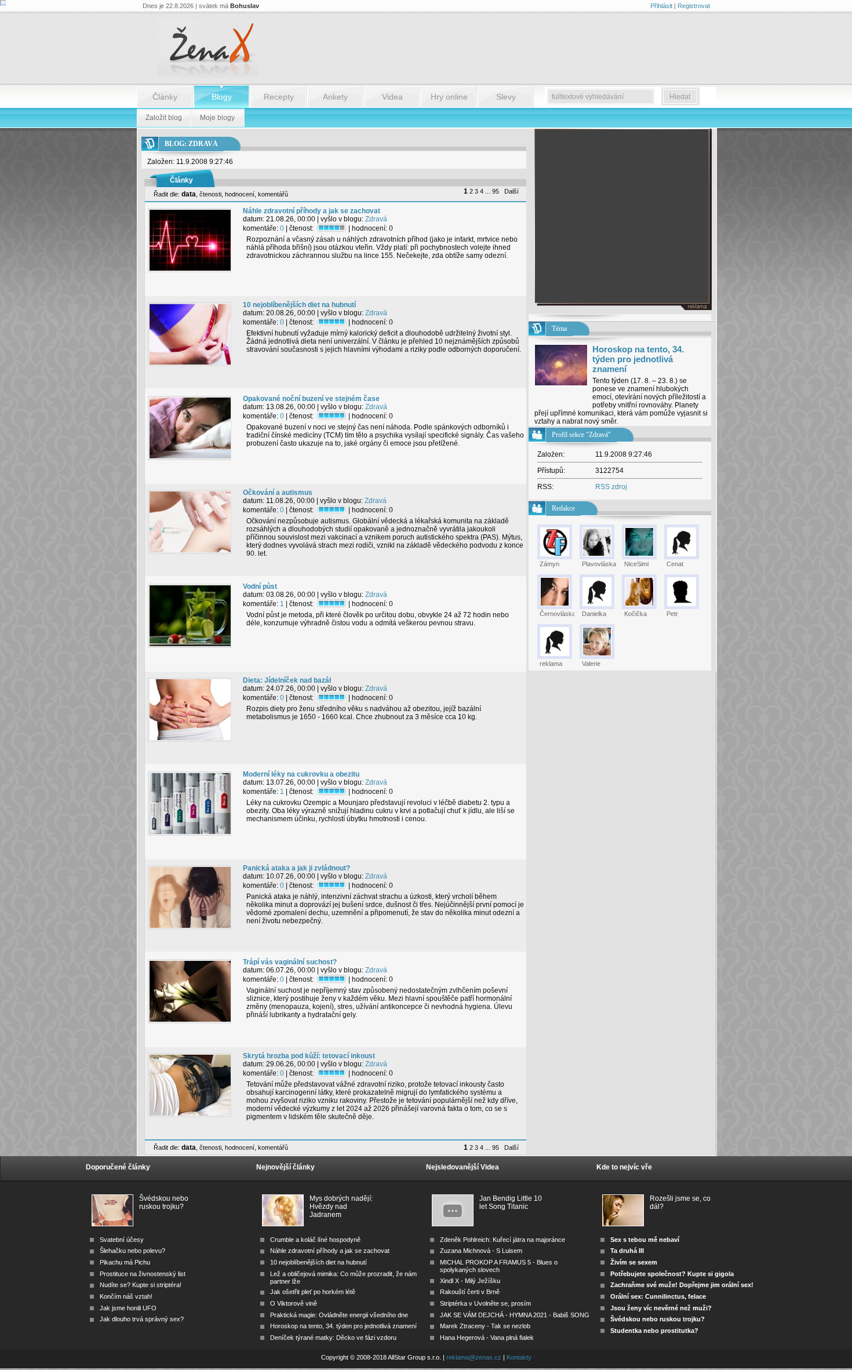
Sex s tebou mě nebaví (644, 1239)
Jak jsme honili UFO (128, 1308)
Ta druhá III (627, 1250)
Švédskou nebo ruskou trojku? (163, 1202)
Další (511, 191)
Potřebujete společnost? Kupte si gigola (672, 1273)
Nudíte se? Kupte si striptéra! (140, 1284)
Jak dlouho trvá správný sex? (142, 1319)
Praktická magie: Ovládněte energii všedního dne (339, 1314)
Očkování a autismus (277, 493)
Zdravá (376, 219)
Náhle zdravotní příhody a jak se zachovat (311, 211)
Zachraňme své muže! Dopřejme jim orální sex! (681, 1284)
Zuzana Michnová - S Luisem (481, 1250)
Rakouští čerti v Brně (470, 1291)
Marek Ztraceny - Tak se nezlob (485, 1325)
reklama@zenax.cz (473, 1357)
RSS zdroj (611, 487)
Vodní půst (260, 586)
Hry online (449, 96)
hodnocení (239, 194)
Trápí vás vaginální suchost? (290, 962)
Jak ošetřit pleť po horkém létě (312, 1291)
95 (495, 191)
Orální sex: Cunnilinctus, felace (658, 1296)
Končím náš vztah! (126, 1296)
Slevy (506, 96)
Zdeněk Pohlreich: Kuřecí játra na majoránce (502, 1239)
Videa (392, 96)
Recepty (279, 96)
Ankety (335, 96)
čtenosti (210, 194)
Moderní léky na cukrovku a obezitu (301, 774)
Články (164, 96)
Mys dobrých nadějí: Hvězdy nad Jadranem (341, 1203)
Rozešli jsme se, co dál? (680, 1202)
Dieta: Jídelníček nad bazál (287, 680)
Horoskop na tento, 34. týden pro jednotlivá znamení (638, 359)
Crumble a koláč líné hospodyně (315, 1239)
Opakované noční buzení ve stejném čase (311, 399)
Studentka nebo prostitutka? (654, 1330)
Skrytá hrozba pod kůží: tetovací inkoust (309, 1056)
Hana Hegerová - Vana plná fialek (487, 1337)
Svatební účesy (122, 1239)
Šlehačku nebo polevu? (132, 1250)
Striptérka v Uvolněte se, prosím (485, 1303)
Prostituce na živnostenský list (142, 1273)
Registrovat (694, 5)
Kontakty (519, 1357)
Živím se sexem (633, 1262)
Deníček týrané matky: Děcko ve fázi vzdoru (333, 1337)
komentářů (273, 194)
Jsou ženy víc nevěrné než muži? (661, 1308)
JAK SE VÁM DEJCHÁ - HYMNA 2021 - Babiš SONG (514, 1314)
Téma (559, 329)
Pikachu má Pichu (125, 1262)
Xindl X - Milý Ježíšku (470, 1280)
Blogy (222, 96)
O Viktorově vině (293, 1303)
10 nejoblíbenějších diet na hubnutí (299, 305)
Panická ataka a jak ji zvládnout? (296, 868)
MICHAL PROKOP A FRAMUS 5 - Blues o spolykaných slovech (499, 1266)
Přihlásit (661, 5)
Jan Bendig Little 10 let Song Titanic (510, 1202)
